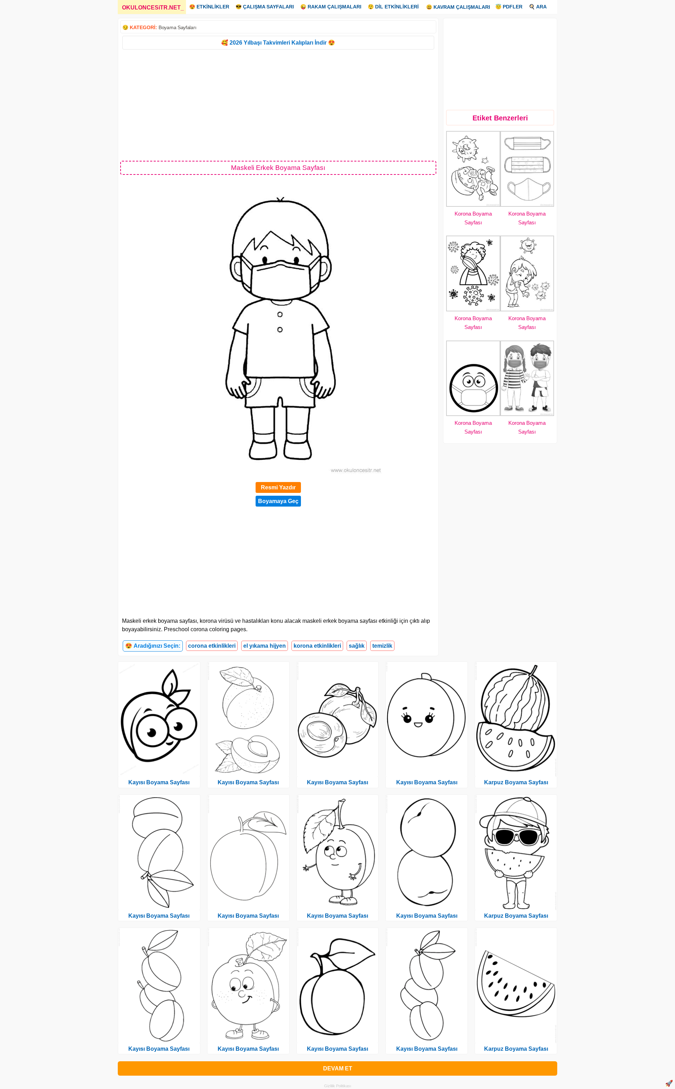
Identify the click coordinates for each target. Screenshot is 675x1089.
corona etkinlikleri (212, 646)
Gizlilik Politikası (337, 1086)
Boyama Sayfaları (177, 27)
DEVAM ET (337, 1068)
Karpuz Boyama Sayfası (516, 782)
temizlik (382, 646)
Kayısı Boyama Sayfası (158, 782)
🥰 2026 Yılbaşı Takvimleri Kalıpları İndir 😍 (278, 43)
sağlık (357, 646)
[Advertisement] (278, 104)
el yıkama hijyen (264, 646)
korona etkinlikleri (317, 646)
